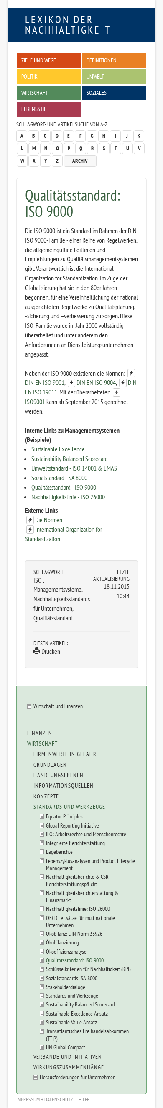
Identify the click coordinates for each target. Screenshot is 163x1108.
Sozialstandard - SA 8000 (59, 477)
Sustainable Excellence (58, 449)
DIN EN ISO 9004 (96, 382)
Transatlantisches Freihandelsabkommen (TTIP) (87, 1034)
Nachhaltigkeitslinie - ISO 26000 (68, 497)
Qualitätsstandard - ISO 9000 (63, 487)
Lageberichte (59, 851)
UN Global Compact (65, 1047)
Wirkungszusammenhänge (68, 1067)
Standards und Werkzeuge (69, 807)
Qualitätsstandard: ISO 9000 (75, 960)
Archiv (80, 160)
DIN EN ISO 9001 (44, 382)
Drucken (50, 651)
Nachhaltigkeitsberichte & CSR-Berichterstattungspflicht (78, 880)
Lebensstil (33, 109)
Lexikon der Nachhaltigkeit (68, 25)
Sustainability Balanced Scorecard (69, 458)
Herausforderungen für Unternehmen (77, 1077)
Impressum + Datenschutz (44, 1099)
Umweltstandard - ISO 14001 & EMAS (74, 468)
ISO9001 (35, 401)
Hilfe (84, 1099)
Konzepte (46, 796)
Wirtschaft (34, 93)
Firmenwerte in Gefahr (65, 754)
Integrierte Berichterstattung (75, 843)
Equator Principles (64, 816)
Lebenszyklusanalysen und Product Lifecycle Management (90, 864)
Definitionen (102, 60)
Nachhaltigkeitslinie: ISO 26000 (78, 908)
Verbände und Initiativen (67, 1057)
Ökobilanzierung (62, 942)
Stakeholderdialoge (65, 987)
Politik (29, 76)
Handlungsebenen (58, 775)
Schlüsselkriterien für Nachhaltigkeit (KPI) (88, 969)
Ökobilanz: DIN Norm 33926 (74, 933)
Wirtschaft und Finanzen (58, 706)
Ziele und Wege (38, 60)
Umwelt (95, 76)
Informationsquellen (63, 785)
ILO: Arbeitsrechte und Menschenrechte (86, 834)
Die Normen (48, 520)
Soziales (97, 93)
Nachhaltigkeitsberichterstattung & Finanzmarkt (82, 896)
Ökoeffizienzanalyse (66, 951)
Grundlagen (50, 764)
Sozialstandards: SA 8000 (71, 978)
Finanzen (39, 733)
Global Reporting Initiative (72, 825)
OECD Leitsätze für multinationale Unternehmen (80, 921)
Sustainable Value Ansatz (71, 1022)
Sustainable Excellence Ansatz (77, 1013)
